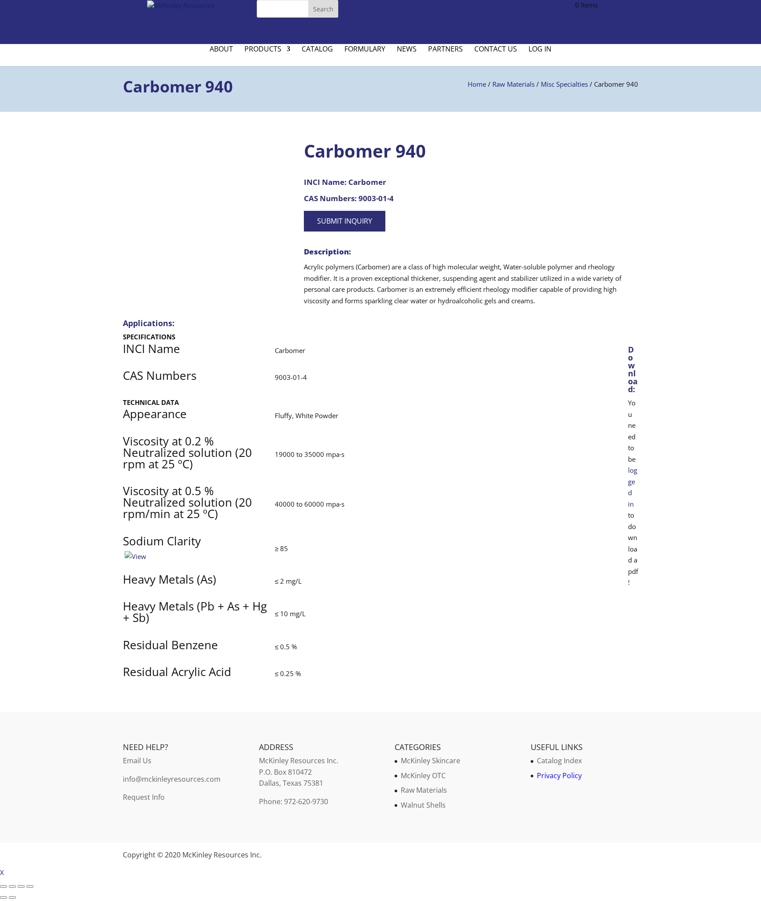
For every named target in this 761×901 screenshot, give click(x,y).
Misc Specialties (564, 84)
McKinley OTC (423, 775)
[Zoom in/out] (3, 886)
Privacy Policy (559, 775)
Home (477, 84)
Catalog (317, 50)
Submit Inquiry (344, 221)
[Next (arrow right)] (12, 897)
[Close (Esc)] (29, 886)
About (221, 50)
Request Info (144, 797)
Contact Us (495, 50)
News (407, 50)
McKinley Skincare (430, 760)
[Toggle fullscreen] (12, 886)
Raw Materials (513, 84)
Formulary (364, 50)
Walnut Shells (423, 805)
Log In (539, 50)
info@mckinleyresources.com (172, 779)
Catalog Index (559, 760)
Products (262, 50)
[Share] (21, 886)
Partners (445, 50)
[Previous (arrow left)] (3, 897)
